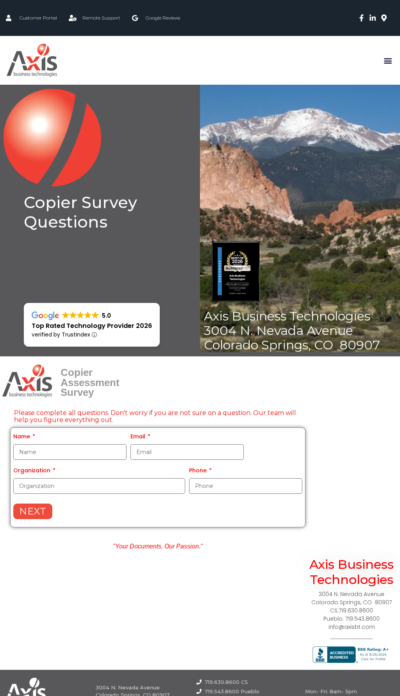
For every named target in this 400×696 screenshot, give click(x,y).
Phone (198, 470)
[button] (387, 60)
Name (22, 436)
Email (138, 436)
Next (32, 511)
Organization (32, 470)
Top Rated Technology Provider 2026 (92, 325)
